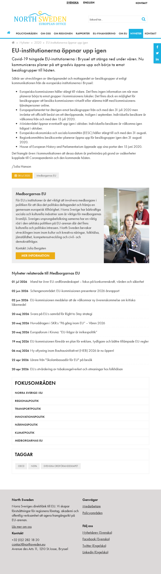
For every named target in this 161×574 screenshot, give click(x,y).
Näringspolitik (26, 425)
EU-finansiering (104, 33)
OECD (21, 466)
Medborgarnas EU (46, 175)
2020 (37, 42)
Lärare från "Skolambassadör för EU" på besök (52, 359)
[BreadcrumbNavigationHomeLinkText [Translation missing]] (13, 42)
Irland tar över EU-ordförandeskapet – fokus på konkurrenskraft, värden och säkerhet (78, 281)
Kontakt (141, 3)
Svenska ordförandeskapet (61, 466)
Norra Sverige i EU (29, 393)
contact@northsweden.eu (28, 544)
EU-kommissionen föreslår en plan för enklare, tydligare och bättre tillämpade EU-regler (80, 341)
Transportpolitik (28, 409)
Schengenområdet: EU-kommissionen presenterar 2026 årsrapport (65, 290)
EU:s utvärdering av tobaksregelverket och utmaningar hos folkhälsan (67, 369)
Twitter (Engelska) (94, 545)
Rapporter (83, 33)
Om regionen (63, 33)
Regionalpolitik (27, 401)
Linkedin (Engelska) (95, 552)
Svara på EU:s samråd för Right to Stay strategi (52, 313)
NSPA (34, 466)
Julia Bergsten (36, 248)
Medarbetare (91, 506)
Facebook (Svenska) (96, 539)
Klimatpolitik (25, 433)
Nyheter (136, 33)
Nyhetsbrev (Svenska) (97, 532)
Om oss (46, 33)
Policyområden (27, 33)
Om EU (123, 33)
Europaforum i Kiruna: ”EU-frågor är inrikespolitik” (54, 332)
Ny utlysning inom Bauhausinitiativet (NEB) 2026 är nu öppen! (63, 350)
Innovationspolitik (30, 417)
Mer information (35, 255)
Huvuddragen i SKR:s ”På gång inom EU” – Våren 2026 (58, 323)
